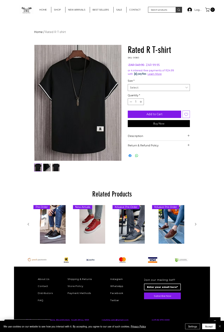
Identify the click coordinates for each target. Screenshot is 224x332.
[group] (112, 224)
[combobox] (159, 87)
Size (131, 80)
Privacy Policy (138, 326)
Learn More (155, 74)
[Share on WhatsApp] (137, 156)
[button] (210, 10)
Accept (209, 326)
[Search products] (179, 9)
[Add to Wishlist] (186, 114)
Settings (192, 326)
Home (38, 32)
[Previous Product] (28, 224)
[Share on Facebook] (130, 156)
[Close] (220, 326)
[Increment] (141, 102)
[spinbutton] (136, 102)
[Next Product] (196, 224)
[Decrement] (130, 102)
